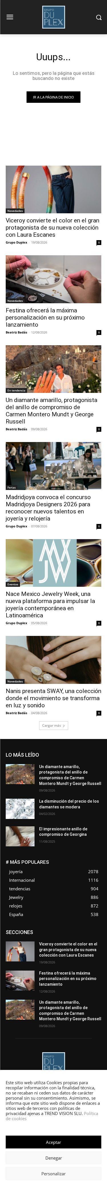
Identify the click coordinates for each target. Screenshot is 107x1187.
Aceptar (53, 1142)
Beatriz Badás (16, 332)
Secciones (92, 951)
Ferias (11, 487)
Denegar (53, 1158)
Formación (92, 939)
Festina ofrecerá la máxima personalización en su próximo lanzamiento (45, 317)
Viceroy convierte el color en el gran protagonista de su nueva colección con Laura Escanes (52, 227)
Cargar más (51, 725)
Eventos (12, 584)
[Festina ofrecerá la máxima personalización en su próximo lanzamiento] (53, 279)
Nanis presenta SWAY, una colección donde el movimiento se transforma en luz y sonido (53, 698)
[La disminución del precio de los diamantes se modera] (20, 809)
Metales (94, 943)
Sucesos (93, 956)
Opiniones (22, 951)
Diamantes (71, 930)
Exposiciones (49, 939)
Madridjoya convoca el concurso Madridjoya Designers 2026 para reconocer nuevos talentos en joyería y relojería (48, 508)
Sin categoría (69, 956)
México (37, 947)
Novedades (15, 211)
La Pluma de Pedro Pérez (61, 943)
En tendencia (16, 390)
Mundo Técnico (62, 947)
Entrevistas (72, 934)
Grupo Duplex (16, 242)
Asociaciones (44, 930)
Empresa (94, 930)
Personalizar (53, 1173)
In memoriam (23, 943)
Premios (70, 951)
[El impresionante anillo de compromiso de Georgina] (20, 836)
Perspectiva (46, 951)
